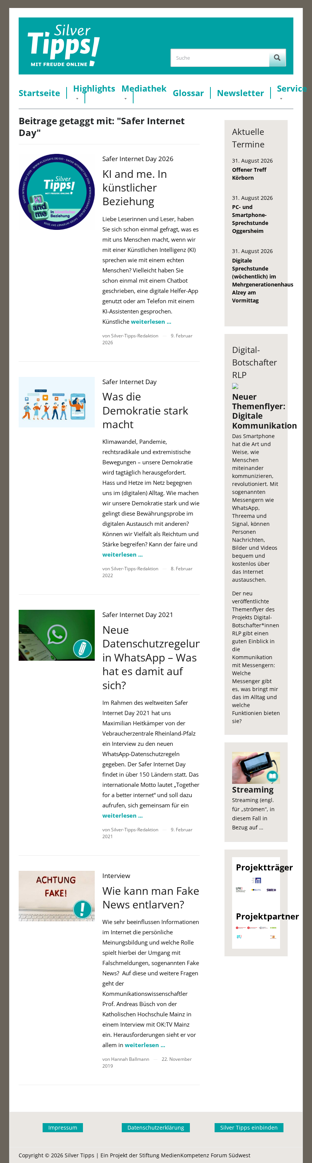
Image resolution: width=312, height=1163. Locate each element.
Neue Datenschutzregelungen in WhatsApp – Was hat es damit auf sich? (161, 657)
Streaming (253, 789)
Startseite (39, 93)
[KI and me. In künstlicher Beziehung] (57, 192)
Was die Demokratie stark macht (145, 410)
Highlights (94, 88)
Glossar (188, 93)
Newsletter (240, 93)
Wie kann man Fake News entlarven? (150, 897)
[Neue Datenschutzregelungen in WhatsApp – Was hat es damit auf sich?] (57, 635)
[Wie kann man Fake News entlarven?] (57, 896)
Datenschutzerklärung (155, 1127)
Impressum (62, 1127)
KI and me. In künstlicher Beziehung (134, 187)
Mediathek (144, 88)
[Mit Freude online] (64, 45)
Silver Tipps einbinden (249, 1127)
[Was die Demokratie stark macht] (57, 402)
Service (292, 88)
